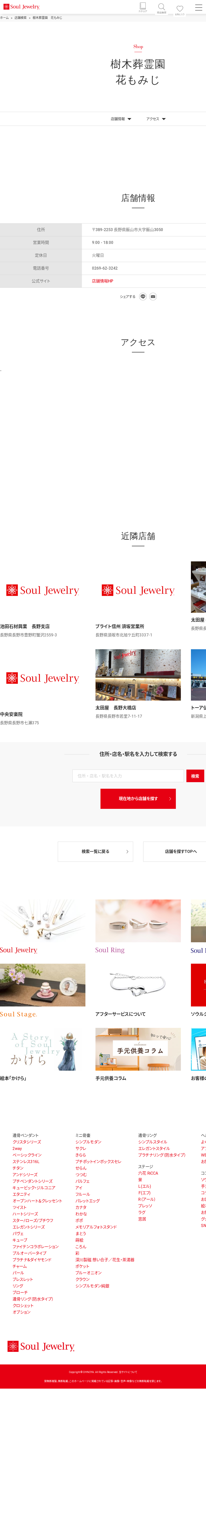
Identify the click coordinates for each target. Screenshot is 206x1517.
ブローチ (20, 1292)
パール (18, 1273)
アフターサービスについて (120, 1014)
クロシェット (23, 1305)
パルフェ (82, 1181)
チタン (18, 1168)
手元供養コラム (110, 1078)
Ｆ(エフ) (144, 1192)
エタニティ (21, 1194)
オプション (21, 1312)
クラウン (82, 1279)
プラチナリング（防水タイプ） (162, 1155)
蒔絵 (79, 1240)
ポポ (79, 1220)
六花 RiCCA (148, 1173)
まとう (80, 1233)
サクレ (80, 1148)
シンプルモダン (88, 1142)
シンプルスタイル (152, 1142)
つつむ (81, 1174)
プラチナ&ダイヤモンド (32, 1259)
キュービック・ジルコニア (34, 1187)
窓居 (142, 1219)
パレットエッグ (87, 1201)
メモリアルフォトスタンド (96, 1227)
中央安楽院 (11, 714)
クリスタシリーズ (27, 1142)
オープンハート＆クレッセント (37, 1201)
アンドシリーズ (25, 1174)
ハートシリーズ (25, 1214)
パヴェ (18, 1233)
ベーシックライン (27, 1155)
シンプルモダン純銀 (92, 1286)
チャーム (20, 1266)
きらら (80, 1155)
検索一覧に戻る (95, 851)
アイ (78, 1187)
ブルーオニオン (88, 1273)
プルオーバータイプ (29, 1253)
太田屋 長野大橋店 (115, 707)
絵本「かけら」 (13, 1078)
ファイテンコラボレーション (36, 1246)
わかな (81, 1214)
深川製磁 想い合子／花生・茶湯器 (104, 1259)
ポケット (82, 1266)
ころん (80, 1246)
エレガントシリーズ (29, 1227)
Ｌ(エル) (144, 1186)
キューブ (20, 1240)
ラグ (141, 1212)
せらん (80, 1168)
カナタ (80, 1207)
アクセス (152, 119)
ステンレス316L (26, 1161)
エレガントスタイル (154, 1148)
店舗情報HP (102, 281)
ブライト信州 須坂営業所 (119, 626)
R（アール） (147, 1199)
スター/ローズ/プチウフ (33, 1220)
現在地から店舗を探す (138, 798)
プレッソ (145, 1206)
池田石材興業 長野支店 (25, 626)
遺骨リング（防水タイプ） (33, 1299)
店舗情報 (118, 119)
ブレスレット (23, 1279)
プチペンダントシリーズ (33, 1181)
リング (18, 1286)
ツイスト (19, 1207)
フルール (82, 1194)
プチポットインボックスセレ (98, 1161)
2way (17, 1148)
